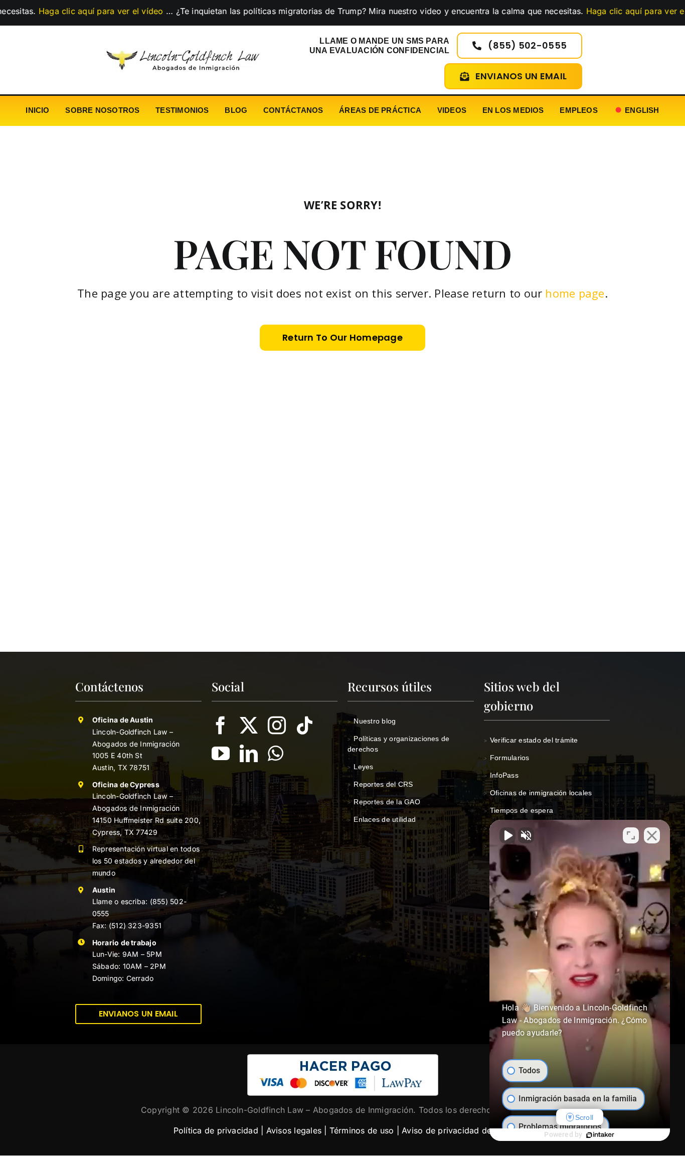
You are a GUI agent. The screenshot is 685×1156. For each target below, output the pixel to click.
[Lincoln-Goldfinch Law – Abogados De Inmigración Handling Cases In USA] (183, 47)
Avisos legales (293, 1130)
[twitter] (249, 725)
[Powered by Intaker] (600, 1135)
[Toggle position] (631, 835)
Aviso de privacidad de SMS (456, 1130)
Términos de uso (361, 1130)
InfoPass (501, 775)
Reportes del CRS (380, 784)
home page (574, 293)
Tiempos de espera (519, 810)
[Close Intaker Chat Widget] (652, 835)
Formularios (507, 758)
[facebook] (221, 725)
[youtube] (221, 754)
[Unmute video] (507, 835)
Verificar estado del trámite (531, 740)
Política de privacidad (216, 1130)
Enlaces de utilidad (382, 819)
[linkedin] (249, 754)
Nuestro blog (372, 721)
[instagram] (277, 725)
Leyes (361, 767)
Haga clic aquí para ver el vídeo (592, 11)
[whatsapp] (275, 754)
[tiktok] (305, 725)
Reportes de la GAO (384, 802)
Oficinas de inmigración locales (538, 793)
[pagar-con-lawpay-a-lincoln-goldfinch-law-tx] (342, 1058)
